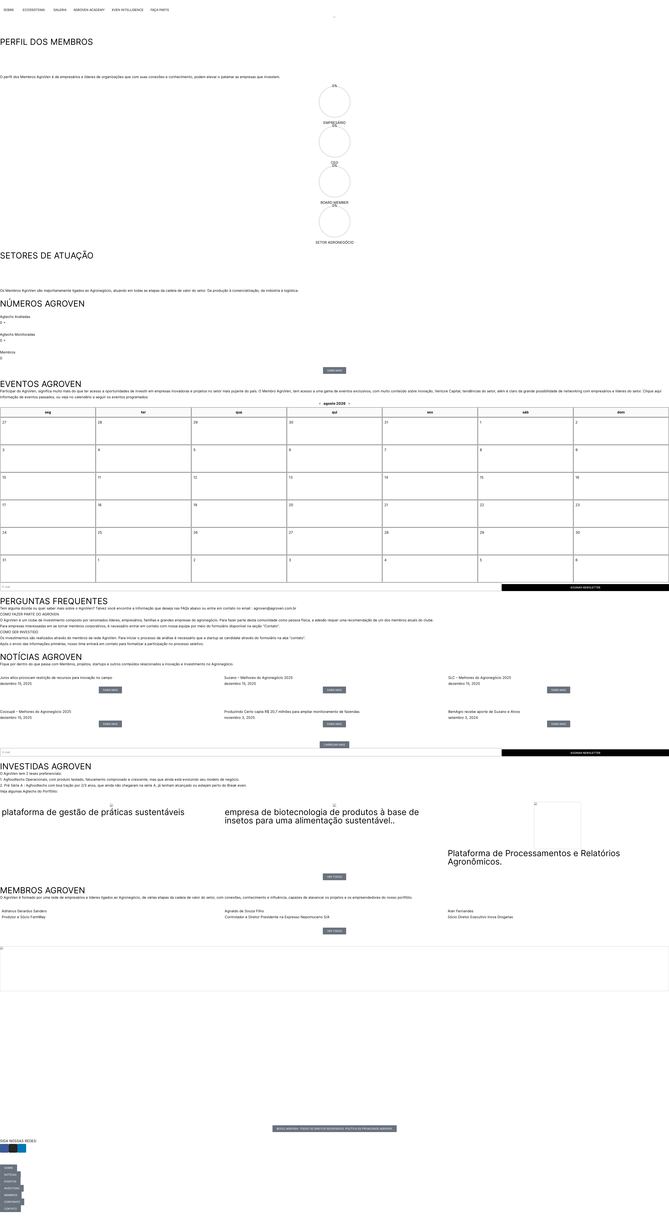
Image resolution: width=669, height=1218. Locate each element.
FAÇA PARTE (160, 10)
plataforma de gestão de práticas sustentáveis (93, 812)
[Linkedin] (21, 1148)
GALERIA (60, 10)
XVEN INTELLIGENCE (128, 10)
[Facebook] (4, 1148)
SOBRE (8, 10)
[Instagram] (13, 1148)
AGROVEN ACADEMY (89, 10)
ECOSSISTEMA (34, 10)
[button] (334, 614)
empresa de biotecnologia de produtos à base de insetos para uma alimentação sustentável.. (322, 816)
